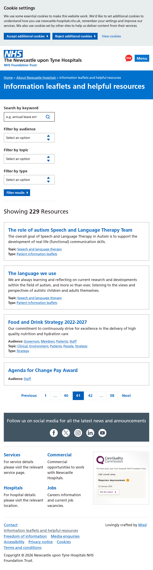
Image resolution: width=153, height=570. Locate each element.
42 (90, 395)
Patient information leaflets (37, 254)
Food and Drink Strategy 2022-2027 (47, 322)
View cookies (111, 36)
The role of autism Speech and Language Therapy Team (70, 230)
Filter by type (15, 171)
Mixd (142, 525)
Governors (31, 341)
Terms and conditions (22, 547)
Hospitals (13, 488)
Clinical (22, 346)
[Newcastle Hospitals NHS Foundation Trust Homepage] (42, 58)
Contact (11, 525)
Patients (62, 341)
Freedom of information (25, 536)
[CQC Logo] (109, 463)
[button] (128, 58)
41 (78, 395)
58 (112, 395)
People (68, 346)
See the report (106, 492)
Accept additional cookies (26, 36)
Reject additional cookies (73, 36)
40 (66, 395)
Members (48, 341)
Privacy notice (40, 542)
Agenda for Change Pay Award (43, 370)
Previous (29, 395)
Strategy (81, 346)
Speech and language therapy (39, 249)
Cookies (64, 542)
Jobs (51, 488)
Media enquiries (65, 536)
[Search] (47, 116)
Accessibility (14, 542)
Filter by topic (16, 150)
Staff (73, 341)
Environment (38, 346)
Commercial (59, 455)
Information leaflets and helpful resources (41, 530)
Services (12, 455)
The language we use (32, 273)
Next (126, 395)
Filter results (16, 193)
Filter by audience (20, 129)
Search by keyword (21, 108)
